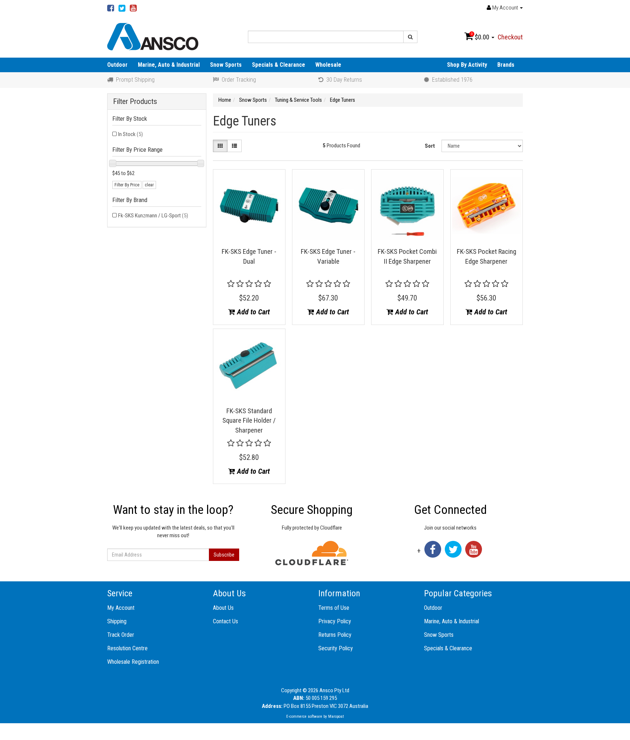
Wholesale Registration (133, 661)
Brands (505, 64)
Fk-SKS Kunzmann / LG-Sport (153, 215)
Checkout (510, 37)
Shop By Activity (467, 64)
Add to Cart (252, 311)
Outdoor (117, 64)
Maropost (336, 716)
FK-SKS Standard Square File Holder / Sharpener (249, 420)
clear (149, 184)
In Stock (130, 134)
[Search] (410, 37)
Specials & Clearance (278, 64)
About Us (223, 607)
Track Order (120, 634)
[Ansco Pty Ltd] (152, 36)
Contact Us (225, 621)
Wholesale (328, 64)
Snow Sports (226, 64)
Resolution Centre (127, 648)
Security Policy (335, 648)
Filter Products (135, 101)
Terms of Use (333, 607)
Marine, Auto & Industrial (169, 64)
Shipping (117, 621)
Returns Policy (334, 634)
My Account (121, 607)
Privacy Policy (334, 621)
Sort (430, 146)
